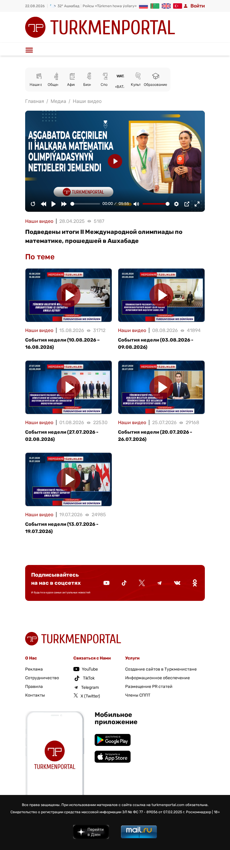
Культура (139, 84)
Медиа (58, 101)
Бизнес (89, 84)
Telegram (90, 687)
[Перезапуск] (33, 204)
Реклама (34, 669)
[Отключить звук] (136, 204)
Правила (34, 686)
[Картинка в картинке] (187, 204)
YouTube (90, 669)
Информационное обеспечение (157, 677)
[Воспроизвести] (53, 204)
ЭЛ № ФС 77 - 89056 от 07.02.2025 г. (153, 812)
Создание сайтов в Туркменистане (161, 669)
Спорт (106, 84)
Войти (197, 6)
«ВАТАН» (122, 86)
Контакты (35, 695)
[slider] (85, 204)
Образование (155, 84)
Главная (34, 101)
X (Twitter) (90, 696)
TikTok (89, 678)
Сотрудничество (42, 677)
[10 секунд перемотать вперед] (64, 204)
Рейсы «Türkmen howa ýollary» (110, 6)
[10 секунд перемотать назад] (43, 204)
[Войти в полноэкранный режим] (197, 204)
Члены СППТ (137, 695)
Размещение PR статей (148, 686)
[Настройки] (176, 204)
